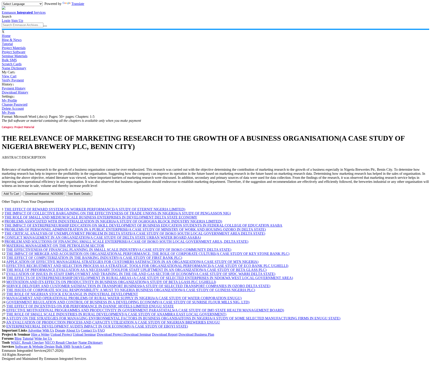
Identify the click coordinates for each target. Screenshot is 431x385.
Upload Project (61, 334)
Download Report (165, 334)
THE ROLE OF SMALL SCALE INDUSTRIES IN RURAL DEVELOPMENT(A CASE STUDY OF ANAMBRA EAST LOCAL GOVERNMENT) (116, 314)
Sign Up (17, 20)
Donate (60, 330)
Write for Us (43, 338)
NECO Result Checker (61, 342)
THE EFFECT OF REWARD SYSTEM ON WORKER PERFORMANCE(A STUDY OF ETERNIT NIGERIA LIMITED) (94, 209)
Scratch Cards (12, 64)
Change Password (14, 104)
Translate (77, 4)
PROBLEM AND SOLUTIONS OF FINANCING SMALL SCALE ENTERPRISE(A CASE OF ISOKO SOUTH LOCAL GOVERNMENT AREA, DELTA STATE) (126, 241)
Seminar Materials (14, 56)
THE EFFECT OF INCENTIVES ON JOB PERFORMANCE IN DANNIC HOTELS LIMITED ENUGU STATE (90, 306)
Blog (18, 338)
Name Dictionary (14, 68)
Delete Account (13, 108)
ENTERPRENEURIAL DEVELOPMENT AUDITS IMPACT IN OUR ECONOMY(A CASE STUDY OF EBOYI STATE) (97, 326)
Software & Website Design (35, 346)
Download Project (110, 334)
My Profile (9, 100)
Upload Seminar (84, 334)
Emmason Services (24, 12)
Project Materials (14, 48)
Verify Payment (13, 80)
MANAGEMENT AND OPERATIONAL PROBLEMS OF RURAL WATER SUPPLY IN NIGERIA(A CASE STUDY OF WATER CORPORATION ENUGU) (124, 298)
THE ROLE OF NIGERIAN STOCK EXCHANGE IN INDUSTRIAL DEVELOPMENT (72, 294)
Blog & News (12, 40)
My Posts (8, 112)
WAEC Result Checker (27, 342)
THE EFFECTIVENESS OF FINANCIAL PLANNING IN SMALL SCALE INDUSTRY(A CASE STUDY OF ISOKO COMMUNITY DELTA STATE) (118, 250)
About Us (73, 330)
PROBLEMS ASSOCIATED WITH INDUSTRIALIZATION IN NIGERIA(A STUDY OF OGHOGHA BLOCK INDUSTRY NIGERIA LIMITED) (113, 221)
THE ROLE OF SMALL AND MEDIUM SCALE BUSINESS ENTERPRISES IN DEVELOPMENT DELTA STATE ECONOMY (100, 217)
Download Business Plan (196, 334)
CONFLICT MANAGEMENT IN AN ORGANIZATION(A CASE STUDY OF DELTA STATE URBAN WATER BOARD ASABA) (102, 237)
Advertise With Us (41, 330)
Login (6, 20)
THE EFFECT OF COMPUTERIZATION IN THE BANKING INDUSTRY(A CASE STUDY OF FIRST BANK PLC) (94, 258)
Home (6, 36)
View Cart (9, 76)
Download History (15, 92)
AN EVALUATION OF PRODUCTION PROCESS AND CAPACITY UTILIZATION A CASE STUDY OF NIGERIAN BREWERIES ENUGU (113, 322)
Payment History (14, 88)
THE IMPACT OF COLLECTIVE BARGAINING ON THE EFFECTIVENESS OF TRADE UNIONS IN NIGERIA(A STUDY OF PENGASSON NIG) (117, 213)
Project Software (13, 52)
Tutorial (7, 44)
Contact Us (89, 330)
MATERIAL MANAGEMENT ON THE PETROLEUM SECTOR (55, 245)
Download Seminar (137, 334)
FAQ (101, 330)
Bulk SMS (9, 60)
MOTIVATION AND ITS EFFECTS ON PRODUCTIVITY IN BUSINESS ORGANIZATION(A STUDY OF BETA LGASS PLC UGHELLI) (111, 282)
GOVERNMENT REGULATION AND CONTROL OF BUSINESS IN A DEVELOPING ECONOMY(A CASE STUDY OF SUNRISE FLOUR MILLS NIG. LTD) (127, 302)
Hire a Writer (40, 334)
